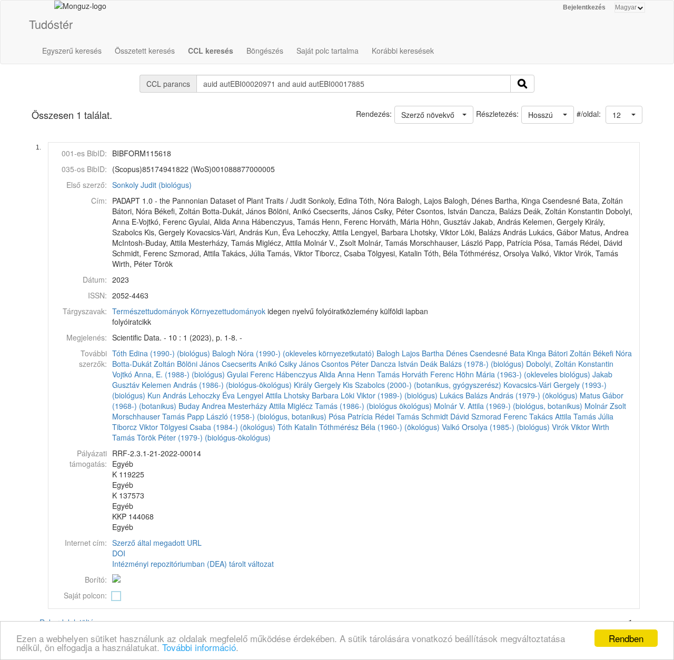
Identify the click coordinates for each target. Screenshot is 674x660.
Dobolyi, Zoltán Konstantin (569, 363)
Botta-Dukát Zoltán (143, 363)
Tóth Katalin (297, 427)
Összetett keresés (145, 50)
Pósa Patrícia (351, 416)
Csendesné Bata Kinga (508, 353)
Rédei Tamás (397, 416)
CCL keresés (210, 50)
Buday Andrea (202, 406)
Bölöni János (198, 363)
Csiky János (299, 363)
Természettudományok (150, 311)
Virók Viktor (571, 427)
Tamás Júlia (593, 416)
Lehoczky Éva (212, 395)
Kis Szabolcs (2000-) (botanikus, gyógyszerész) (422, 384)
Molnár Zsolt (605, 406)
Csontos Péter (345, 363)
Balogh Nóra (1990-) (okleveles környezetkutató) (293, 353)
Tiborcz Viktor (135, 427)
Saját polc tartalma (327, 50)
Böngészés (264, 50)
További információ (199, 647)
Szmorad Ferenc (499, 416)
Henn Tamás (378, 374)
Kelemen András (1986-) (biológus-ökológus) (217, 384)
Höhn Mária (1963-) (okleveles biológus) (523, 374)
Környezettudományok (228, 311)
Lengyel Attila (259, 395)
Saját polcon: (85, 595)
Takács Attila (550, 416)
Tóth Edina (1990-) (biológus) (161, 353)
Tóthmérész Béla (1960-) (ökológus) (379, 427)
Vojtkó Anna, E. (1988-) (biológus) (168, 374)
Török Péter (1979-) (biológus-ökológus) (204, 437)
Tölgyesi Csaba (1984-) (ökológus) (217, 427)
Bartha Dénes (445, 353)
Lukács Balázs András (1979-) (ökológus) (509, 395)
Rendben (626, 638)
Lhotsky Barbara (311, 395)
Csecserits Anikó (249, 363)
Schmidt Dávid (445, 416)
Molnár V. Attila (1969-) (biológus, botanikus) (508, 406)
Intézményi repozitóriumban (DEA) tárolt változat (193, 563)
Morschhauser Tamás (148, 416)
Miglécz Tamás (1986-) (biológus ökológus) (360, 406)
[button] (624, 115)
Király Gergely (317, 384)
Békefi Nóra (612, 353)
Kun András (166, 395)
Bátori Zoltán (569, 353)
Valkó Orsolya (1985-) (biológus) (496, 427)
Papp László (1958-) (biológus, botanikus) (256, 416)
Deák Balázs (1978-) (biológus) (472, 363)
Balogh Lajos (398, 353)
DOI (118, 553)
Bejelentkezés (584, 7)
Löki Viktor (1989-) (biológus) (389, 395)
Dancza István (394, 363)
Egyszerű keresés (72, 50)
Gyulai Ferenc (250, 374)
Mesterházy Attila (256, 406)
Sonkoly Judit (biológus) (152, 184)
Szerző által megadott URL (157, 542)
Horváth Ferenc (428, 374)
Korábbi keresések (403, 50)
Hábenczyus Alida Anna (315, 374)
